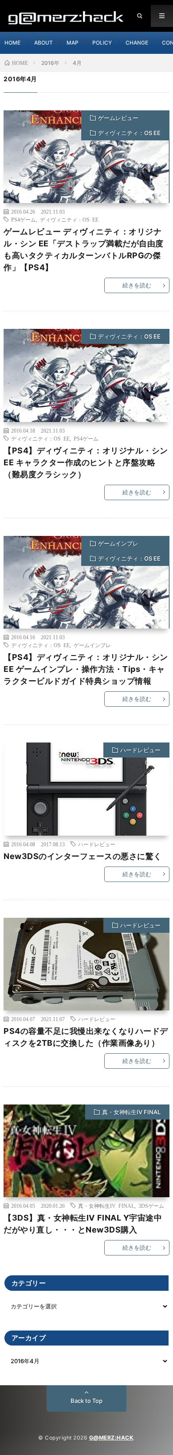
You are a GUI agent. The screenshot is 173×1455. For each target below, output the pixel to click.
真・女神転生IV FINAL (131, 1112)
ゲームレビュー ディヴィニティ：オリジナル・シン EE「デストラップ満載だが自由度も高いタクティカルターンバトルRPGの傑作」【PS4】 (84, 249)
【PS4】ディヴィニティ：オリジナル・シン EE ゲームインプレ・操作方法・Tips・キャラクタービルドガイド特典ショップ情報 (86, 669)
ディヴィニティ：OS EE (129, 132)
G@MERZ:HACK (111, 1437)
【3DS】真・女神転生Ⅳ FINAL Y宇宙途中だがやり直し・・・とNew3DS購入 (83, 1223)
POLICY (102, 42)
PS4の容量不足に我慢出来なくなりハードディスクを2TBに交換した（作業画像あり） (86, 1037)
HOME (12, 42)
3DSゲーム (151, 1205)
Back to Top (86, 1400)
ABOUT (43, 42)
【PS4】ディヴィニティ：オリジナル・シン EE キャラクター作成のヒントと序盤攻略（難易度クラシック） (86, 462)
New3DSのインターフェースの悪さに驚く (83, 856)
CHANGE (137, 42)
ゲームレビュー (118, 117)
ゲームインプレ (118, 543)
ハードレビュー (140, 750)
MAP (73, 42)
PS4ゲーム (23, 219)
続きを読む (136, 285)
